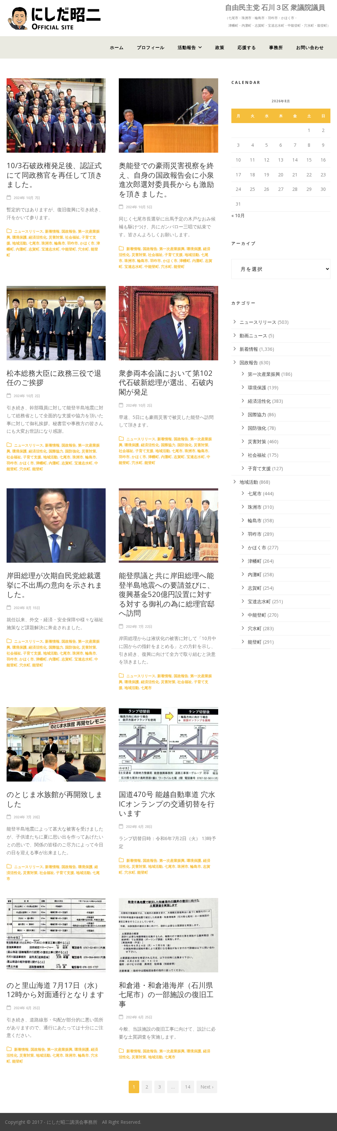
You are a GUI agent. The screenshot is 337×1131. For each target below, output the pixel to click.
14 (187, 1087)
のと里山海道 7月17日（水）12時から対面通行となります (55, 989)
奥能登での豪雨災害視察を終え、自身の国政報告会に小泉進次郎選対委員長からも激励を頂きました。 (166, 179)
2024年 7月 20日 (26, 816)
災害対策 (56, 237)
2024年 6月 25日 (26, 1007)
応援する (247, 47)
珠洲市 (46, 243)
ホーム (117, 47)
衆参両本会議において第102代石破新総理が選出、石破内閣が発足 (166, 382)
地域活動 (19, 243)
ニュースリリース (28, 231)
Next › (206, 1087)
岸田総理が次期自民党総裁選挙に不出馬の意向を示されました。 (55, 584)
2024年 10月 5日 (139, 206)
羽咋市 (72, 243)
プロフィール (151, 47)
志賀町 (34, 248)
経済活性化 (38, 237)
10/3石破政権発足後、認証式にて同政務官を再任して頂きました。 (55, 174)
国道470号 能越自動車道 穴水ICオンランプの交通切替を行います (167, 803)
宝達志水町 (50, 248)
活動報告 (187, 47)
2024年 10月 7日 (26, 197)
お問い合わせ (310, 47)
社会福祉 (72, 237)
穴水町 (83, 248)
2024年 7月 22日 (139, 626)
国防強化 (72, 451)
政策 (219, 47)
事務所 (276, 47)
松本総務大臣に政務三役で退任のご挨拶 (54, 377)
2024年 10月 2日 (26, 395)
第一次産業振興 (172, 248)
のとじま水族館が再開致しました (55, 799)
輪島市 (59, 243)
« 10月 (238, 215)
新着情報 (52, 231)
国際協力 (56, 451)
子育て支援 (174, 254)
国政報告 (69, 231)
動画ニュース (253, 335)
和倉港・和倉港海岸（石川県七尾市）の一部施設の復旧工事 (166, 994)
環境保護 (19, 237)
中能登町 (69, 248)
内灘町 (21, 248)
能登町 (179, 266)
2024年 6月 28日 (139, 826)
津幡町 (184, 260)
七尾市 (34, 243)
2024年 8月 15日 (26, 607)
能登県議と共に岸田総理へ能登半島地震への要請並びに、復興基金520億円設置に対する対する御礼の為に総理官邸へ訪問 (167, 594)
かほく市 (87, 243)
